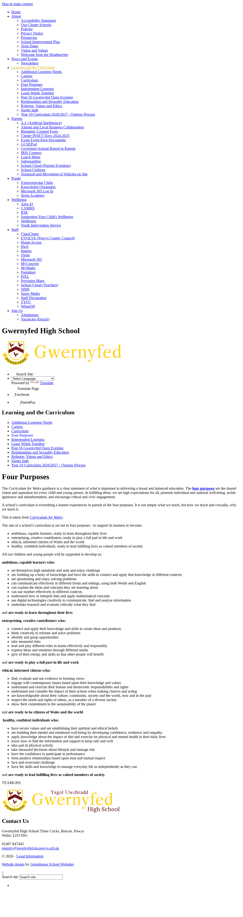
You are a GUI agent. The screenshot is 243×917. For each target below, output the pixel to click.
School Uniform (33, 170)
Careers (26, 76)
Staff (15, 230)
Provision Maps (32, 281)
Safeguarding (31, 161)
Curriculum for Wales (46, 517)
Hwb (24, 247)
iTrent (25, 255)
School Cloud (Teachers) (39, 285)
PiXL (25, 276)
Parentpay (28, 272)
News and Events (24, 59)
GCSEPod (29, 144)
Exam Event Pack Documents (43, 140)
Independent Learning (37, 89)
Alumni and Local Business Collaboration (52, 127)
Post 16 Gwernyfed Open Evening (47, 97)
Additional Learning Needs (41, 72)
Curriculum (29, 80)
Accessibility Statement (38, 20)
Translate (46, 383)
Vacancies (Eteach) (35, 319)
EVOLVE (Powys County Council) (48, 238)
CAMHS (28, 208)
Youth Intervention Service (41, 225)
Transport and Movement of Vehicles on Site (54, 174)
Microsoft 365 (31, 259)
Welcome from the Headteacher (44, 55)
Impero (26, 251)
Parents (16, 119)
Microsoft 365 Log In (37, 191)
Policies (27, 29)
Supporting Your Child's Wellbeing (47, 217)
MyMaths (28, 268)
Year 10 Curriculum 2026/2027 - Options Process (58, 114)
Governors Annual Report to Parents (48, 148)
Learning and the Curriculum (33, 67)
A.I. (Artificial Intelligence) (41, 123)
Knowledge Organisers (38, 187)
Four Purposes (31, 84)
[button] (13, 373)
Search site (10, 877)
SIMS (25, 289)
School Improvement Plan (40, 42)
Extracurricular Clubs (37, 183)
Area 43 (27, 204)
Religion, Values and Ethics (41, 106)
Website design (13, 864)
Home (16, 12)
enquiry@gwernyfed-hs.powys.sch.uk (30, 848)
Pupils (16, 178)
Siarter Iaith (29, 110)
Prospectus (29, 38)
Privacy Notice (32, 33)
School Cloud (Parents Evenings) (46, 166)
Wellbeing (19, 200)
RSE (24, 212)
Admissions (29, 315)
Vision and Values (34, 50)
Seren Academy (33, 195)
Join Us (17, 311)
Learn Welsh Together (37, 93)
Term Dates (29, 46)
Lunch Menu (30, 157)
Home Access (31, 242)
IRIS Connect (31, 153)
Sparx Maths (30, 294)
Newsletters (29, 63)
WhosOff (28, 306)
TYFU (26, 302)
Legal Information (29, 856)
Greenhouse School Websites (52, 864)
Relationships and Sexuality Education (50, 102)
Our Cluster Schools (36, 25)
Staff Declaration (33, 298)
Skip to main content (17, 4)
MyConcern (30, 264)
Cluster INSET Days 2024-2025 (45, 136)
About (16, 16)
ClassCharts (30, 234)
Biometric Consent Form (39, 131)
